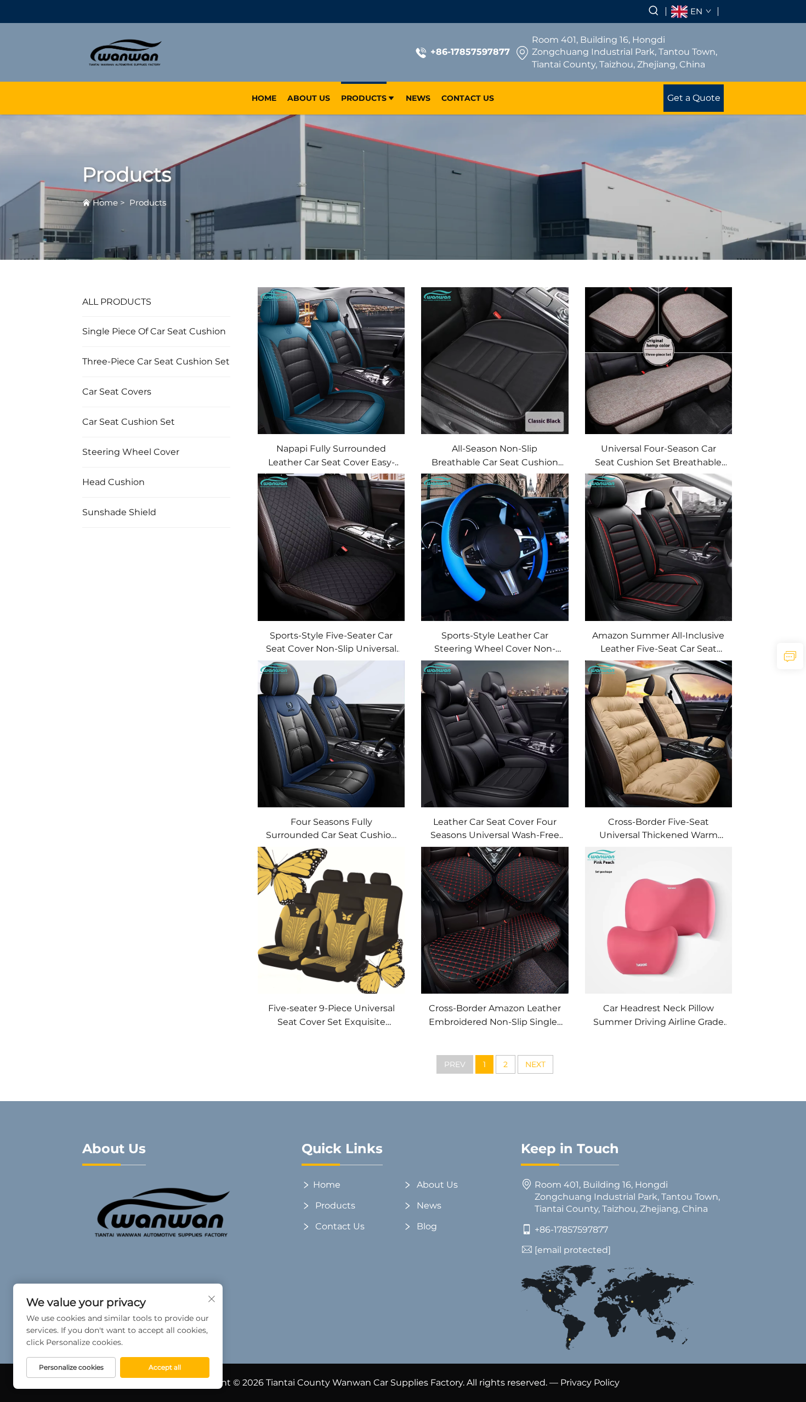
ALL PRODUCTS (116, 302)
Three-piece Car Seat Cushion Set (156, 361)
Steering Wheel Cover (130, 452)
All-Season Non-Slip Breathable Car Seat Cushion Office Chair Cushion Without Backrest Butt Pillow (494, 456)
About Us (308, 98)
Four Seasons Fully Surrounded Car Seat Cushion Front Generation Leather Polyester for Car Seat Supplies (331, 829)
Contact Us (467, 98)
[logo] (124, 52)
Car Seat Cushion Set (128, 422)
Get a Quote (693, 98)
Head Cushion (113, 482)
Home (264, 98)
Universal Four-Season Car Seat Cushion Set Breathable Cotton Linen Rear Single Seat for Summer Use (658, 456)
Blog (426, 1226)
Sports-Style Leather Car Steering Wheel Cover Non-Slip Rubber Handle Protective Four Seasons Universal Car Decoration (494, 643)
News (418, 98)
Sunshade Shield (119, 512)
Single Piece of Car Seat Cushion (154, 331)
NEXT (535, 1064)
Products (364, 98)
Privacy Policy (590, 1382)
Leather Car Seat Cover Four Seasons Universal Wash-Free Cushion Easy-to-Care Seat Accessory (494, 829)
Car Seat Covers (116, 391)
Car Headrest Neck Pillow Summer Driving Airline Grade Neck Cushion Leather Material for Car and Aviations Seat (658, 1016)
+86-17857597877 (470, 52)
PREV (455, 1064)
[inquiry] (790, 656)
